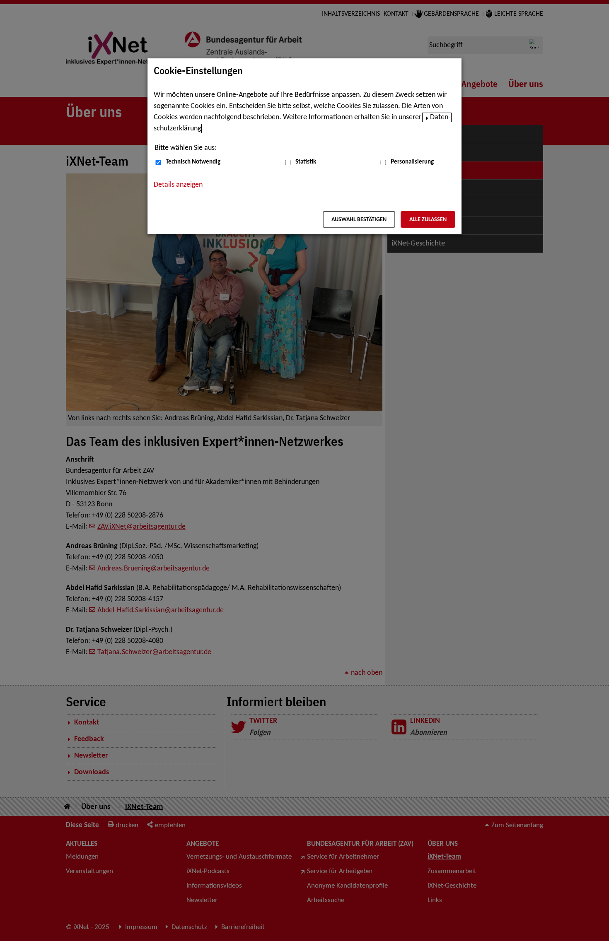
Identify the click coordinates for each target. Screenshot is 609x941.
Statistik (305, 162)
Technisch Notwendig (193, 162)
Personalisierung (412, 162)
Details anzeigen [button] (178, 185)
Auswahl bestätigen (359, 220)
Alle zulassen (428, 220)
